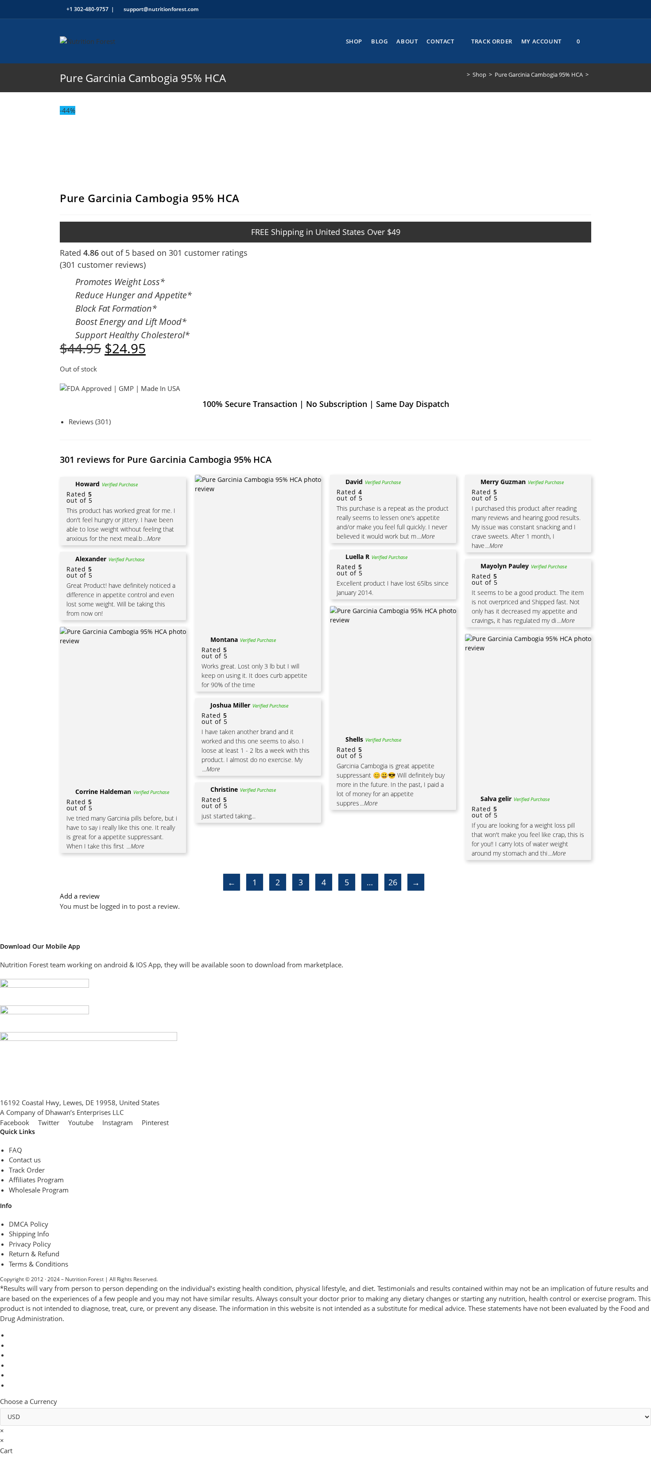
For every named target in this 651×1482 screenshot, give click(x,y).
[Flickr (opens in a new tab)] (568, 9)
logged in (114, 906)
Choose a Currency (28, 1401)
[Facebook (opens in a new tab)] (538, 9)
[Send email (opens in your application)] (587, 9)
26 (392, 882)
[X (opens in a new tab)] (528, 9)
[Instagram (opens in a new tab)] (558, 9)
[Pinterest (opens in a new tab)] (548, 9)
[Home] (462, 74)
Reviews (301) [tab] (90, 421)
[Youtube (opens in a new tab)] (579, 9)
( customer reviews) (103, 264)
